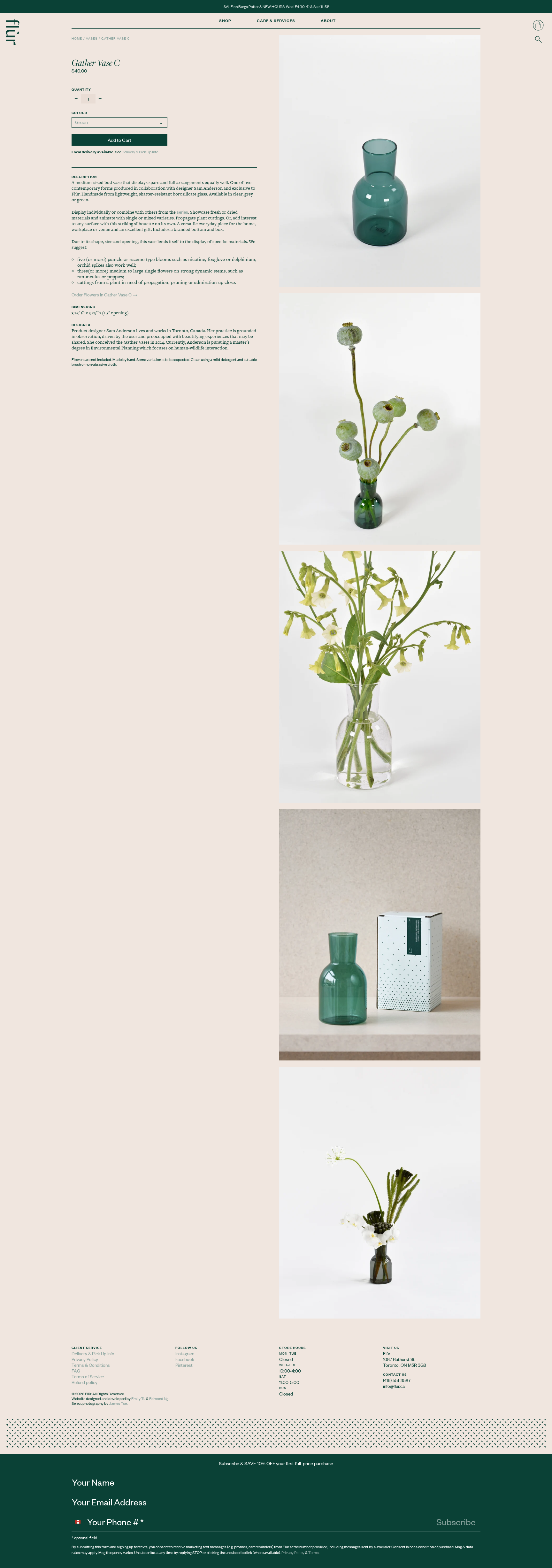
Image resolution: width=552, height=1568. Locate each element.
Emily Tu (138, 1398)
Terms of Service (88, 1376)
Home (77, 38)
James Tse (118, 1403)
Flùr (386, 1353)
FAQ (76, 1370)
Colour (79, 112)
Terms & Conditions (91, 1364)
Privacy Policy (85, 1359)
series (182, 211)
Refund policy (84, 1382)
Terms (313, 1552)
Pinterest (184, 1364)
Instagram (185, 1353)
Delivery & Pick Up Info (140, 152)
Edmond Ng (158, 1398)
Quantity (81, 89)
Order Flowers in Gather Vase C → (104, 294)
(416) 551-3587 (396, 1380)
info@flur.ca (394, 1385)
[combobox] (79, 1521)
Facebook (184, 1359)
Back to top (541, 1393)
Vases (91, 38)
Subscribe (456, 1521)
